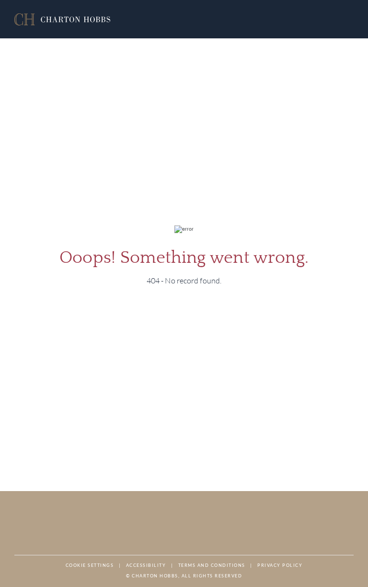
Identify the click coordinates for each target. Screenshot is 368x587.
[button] (62, 19)
